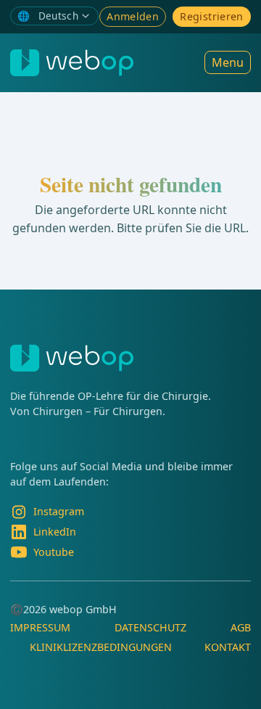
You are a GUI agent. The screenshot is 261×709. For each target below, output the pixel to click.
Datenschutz (150, 627)
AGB (241, 627)
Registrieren (211, 16)
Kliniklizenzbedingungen (101, 647)
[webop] (71, 62)
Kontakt (227, 647)
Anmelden (133, 16)
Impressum (40, 627)
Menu (228, 62)
